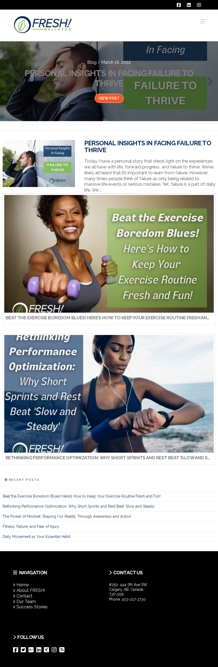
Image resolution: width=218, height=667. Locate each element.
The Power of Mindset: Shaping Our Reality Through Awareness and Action (67, 516)
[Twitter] (24, 650)
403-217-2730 (134, 599)
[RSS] (63, 650)
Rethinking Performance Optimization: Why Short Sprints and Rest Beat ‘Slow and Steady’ (79, 506)
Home (22, 584)
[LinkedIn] (40, 650)
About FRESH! (30, 590)
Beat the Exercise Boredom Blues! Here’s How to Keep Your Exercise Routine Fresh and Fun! (82, 496)
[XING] (48, 650)
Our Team (26, 601)
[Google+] (32, 650)
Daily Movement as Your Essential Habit (36, 536)
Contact (24, 595)
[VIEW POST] (39, 163)
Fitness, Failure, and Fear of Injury (31, 526)
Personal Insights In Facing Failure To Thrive (147, 146)
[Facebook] (17, 650)
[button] (202, 21)
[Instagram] (55, 650)
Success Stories (32, 606)
